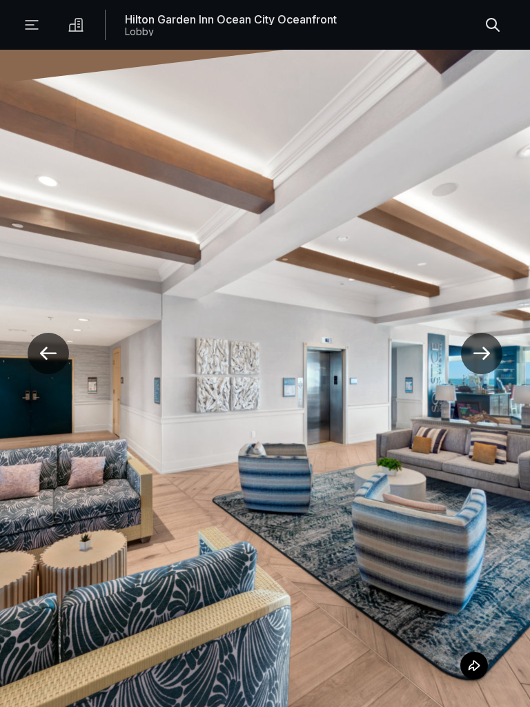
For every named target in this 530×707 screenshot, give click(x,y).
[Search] (493, 25)
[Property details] (76, 25)
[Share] (472, 665)
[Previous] (48, 353)
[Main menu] (32, 25)
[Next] (481, 353)
